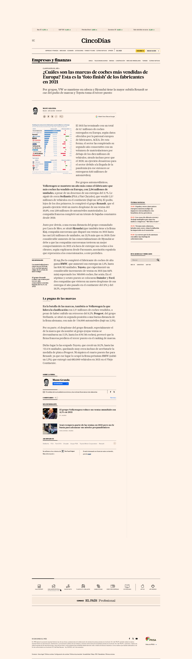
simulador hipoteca (53, 589)
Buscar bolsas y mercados (141, 254)
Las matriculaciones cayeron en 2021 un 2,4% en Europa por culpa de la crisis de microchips (40, 268)
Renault (101, 444)
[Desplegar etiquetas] (114, 443)
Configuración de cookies (61, 654)
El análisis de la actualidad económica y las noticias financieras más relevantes (71, 392)
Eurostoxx (140, 264)
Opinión (110, 50)
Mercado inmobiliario (134, 61)
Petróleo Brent (86, 30)
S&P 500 (61, 30)
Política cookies (49, 654)
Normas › (113, 398)
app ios (143, 589)
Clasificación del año (51, 68)
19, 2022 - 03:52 (55, 111)
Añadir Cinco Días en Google (106, 116)
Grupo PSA (74, 444)
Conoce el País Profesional (96, 600)
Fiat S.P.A (58, 444)
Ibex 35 (39, 30)
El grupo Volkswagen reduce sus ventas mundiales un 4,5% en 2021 (87, 411)
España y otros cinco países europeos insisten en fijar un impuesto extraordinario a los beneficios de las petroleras (144, 209)
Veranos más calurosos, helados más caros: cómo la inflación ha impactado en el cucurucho (145, 228)
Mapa (92, 654)
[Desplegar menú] (33, 40)
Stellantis (46, 444)
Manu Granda (49, 108)
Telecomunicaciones (101, 61)
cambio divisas (98, 589)
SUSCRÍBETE (140, 51)
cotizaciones (127, 589)
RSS (96, 654)
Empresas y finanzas (51, 50)
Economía (70, 50)
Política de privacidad (76, 654)
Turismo (145, 61)
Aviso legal (41, 654)
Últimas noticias (101, 50)
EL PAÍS (118, 50)
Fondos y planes (90, 50)
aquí (89, 454)
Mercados (63, 50)
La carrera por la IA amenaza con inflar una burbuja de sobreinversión (144, 237)
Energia (111, 61)
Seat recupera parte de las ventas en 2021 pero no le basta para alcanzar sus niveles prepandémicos (86, 426)
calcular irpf (39, 589)
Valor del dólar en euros (140, 30)
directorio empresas (113, 589)
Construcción (120, 61)
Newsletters (101, 654)
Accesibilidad (87, 654)
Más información (48, 454)
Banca (91, 61)
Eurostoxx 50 (112, 30)
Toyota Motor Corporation (88, 444)
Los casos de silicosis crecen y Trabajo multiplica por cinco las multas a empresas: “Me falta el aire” (145, 219)
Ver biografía (58, 383)
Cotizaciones (79, 50)
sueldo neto (68, 589)
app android (152, 589)
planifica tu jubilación (83, 589)
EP (60, 415)
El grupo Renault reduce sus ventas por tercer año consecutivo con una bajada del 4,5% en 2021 (41, 282)
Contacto (34, 654)
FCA (52, 444)
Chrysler (66, 444)
